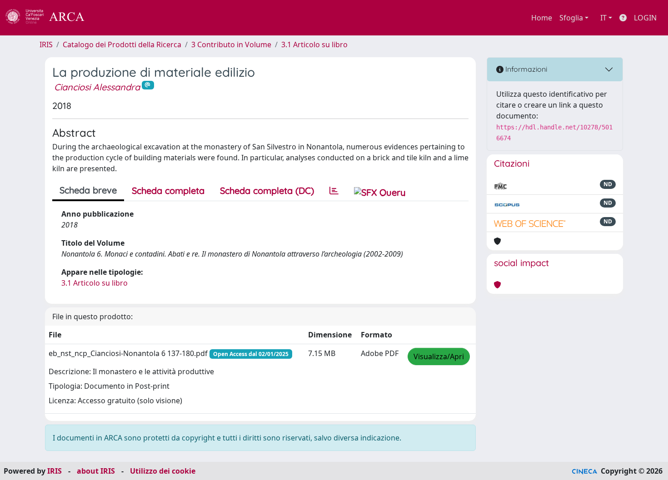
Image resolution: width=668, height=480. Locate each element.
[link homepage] (50, 17)
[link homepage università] (109, 17)
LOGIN (645, 18)
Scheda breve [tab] (88, 190)
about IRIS (96, 471)
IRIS (46, 44)
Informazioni (525, 69)
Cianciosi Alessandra (97, 87)
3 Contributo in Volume (231, 44)
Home (541, 18)
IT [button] (603, 18)
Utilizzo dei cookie (162, 471)
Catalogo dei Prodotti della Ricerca (122, 44)
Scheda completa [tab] (168, 190)
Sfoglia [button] (571, 18)
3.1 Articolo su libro (314, 44)
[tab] (334, 190)
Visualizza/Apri (439, 356)
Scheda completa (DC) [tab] (267, 190)
